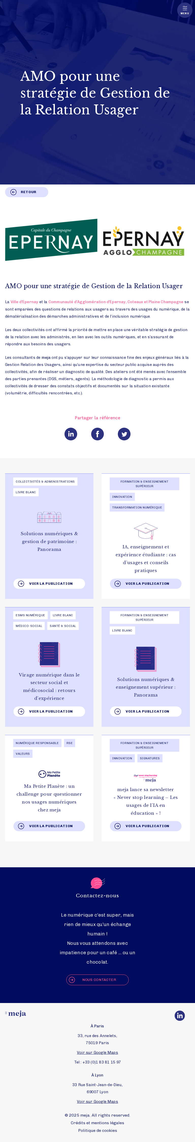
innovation (122, 497)
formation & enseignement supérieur (144, 484)
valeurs (23, 753)
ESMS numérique (30, 615)
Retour (28, 192)
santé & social (63, 626)
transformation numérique (137, 507)
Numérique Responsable (37, 743)
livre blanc (26, 492)
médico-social (29, 626)
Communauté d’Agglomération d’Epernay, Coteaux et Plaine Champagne (115, 302)
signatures (150, 758)
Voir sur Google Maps (97, 1052)
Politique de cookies (97, 1130)
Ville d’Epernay (24, 302)
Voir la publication (51, 583)
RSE (70, 743)
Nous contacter (99, 980)
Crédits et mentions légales (97, 1122)
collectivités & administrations (45, 481)
